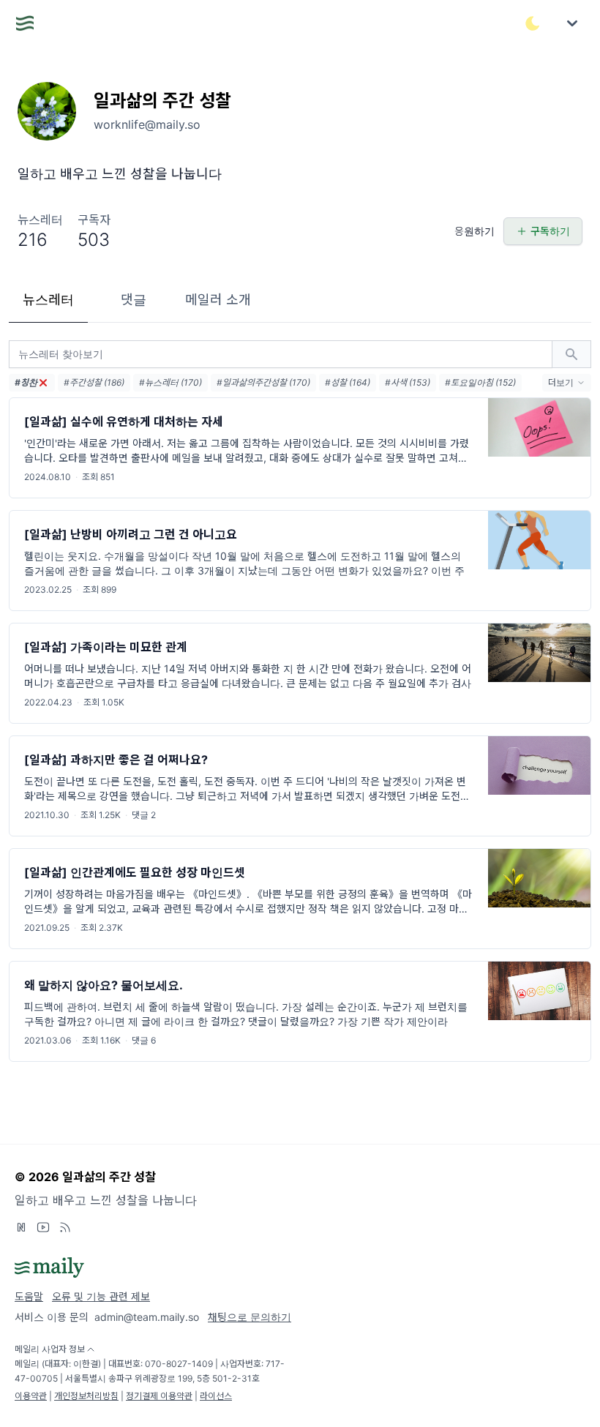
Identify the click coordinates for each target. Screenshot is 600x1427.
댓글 (133, 299)
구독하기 (550, 231)
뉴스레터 (48, 299)
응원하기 (474, 231)
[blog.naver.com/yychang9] (21, 1227)
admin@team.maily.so (146, 1317)
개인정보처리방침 (86, 1395)
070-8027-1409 (179, 1363)
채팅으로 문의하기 (249, 1317)
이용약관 (31, 1395)
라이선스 (216, 1395)
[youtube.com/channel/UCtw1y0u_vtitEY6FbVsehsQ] (43, 1227)
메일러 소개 (218, 299)
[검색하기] (571, 354)
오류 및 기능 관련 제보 (101, 1296)
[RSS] (65, 1227)
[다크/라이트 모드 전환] (532, 23)
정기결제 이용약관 (159, 1395)
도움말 (29, 1296)
